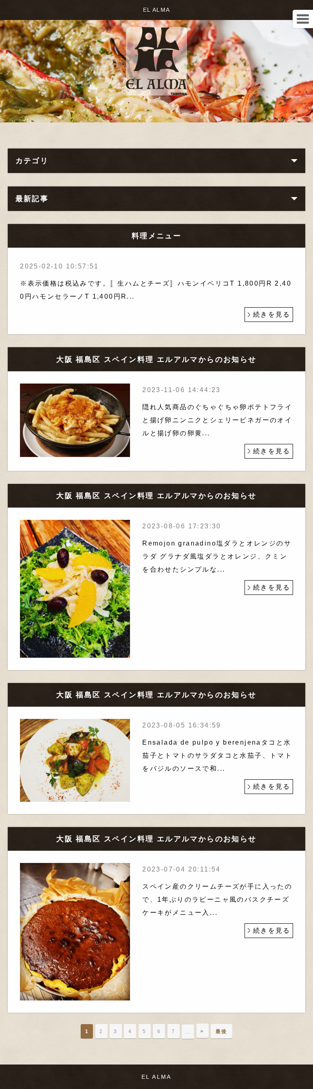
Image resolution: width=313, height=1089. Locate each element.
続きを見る (272, 314)
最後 (221, 1031)
